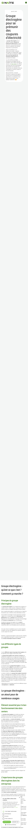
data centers (14, 64)
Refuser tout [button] (15, 821)
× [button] (19, 797)
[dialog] (11, 811)
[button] (26, 3)
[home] (7, 3)
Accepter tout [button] (6, 821)
